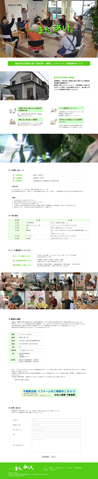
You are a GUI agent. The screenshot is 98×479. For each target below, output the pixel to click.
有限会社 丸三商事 (14, 5)
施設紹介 (51, 468)
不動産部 (45, 470)
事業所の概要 (78, 468)
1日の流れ (70, 468)
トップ (45, 468)
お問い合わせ (53, 470)
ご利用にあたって (60, 468)
